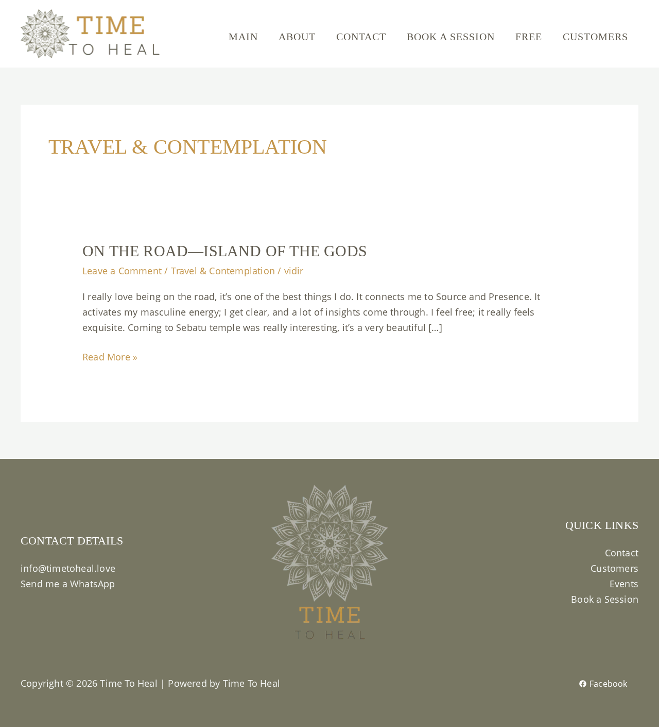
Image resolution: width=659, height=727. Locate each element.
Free (528, 36)
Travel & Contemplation (223, 271)
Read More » (109, 356)
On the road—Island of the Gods (224, 250)
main (243, 36)
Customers (595, 36)
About (297, 36)
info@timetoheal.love (68, 568)
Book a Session (451, 36)
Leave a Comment (122, 271)
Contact (361, 36)
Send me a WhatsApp (68, 583)
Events (624, 583)
